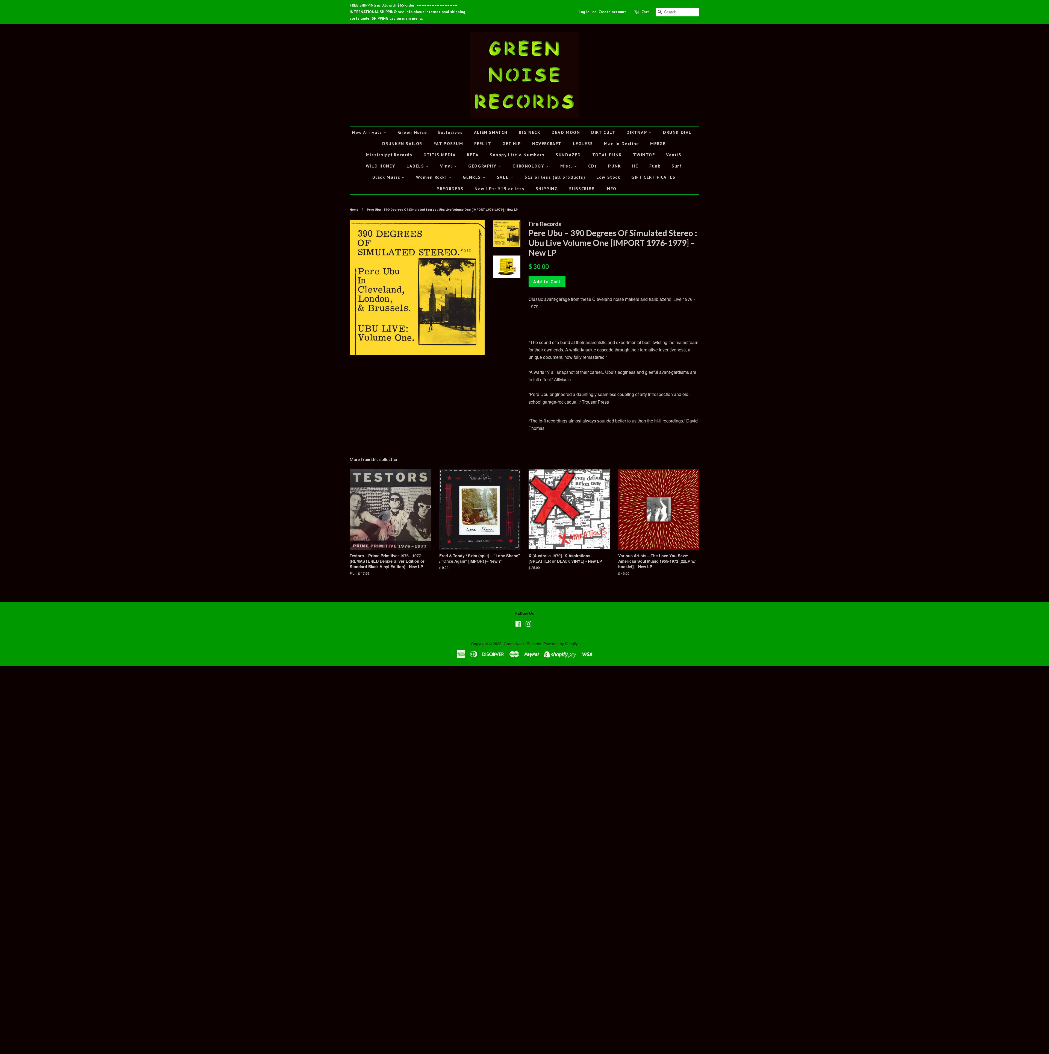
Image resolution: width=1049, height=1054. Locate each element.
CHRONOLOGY (529, 166)
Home (354, 209)
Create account (612, 11)
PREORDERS (450, 188)
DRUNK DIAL (677, 132)
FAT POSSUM (448, 143)
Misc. (567, 166)
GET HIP (511, 143)
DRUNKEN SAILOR (402, 143)
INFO (610, 188)
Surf (676, 166)
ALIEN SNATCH (491, 132)
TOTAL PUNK (607, 154)
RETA (473, 154)
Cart (645, 11)
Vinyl (447, 166)
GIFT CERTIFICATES (653, 177)
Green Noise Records (522, 643)
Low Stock (608, 177)
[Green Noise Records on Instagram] (528, 624)
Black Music (387, 177)
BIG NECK (530, 132)
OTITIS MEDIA (439, 154)
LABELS (416, 166)
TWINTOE (644, 154)
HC (635, 166)
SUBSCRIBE (581, 188)
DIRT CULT (603, 132)
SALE (503, 177)
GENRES (472, 177)
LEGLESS (583, 143)
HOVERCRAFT (547, 143)
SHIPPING (547, 188)
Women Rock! (432, 177)
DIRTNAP (637, 132)
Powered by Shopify (560, 643)
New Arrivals (368, 132)
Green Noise (412, 132)
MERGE (657, 143)
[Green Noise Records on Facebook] (518, 624)
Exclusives (450, 132)
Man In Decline (621, 143)
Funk (654, 166)
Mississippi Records (389, 154)
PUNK (614, 166)
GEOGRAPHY (483, 166)
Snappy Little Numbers (517, 154)
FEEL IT (482, 143)
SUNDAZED (568, 154)
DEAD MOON (566, 132)
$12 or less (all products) (554, 177)
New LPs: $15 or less (499, 188)
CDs (592, 166)
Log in (584, 11)
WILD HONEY (380, 166)
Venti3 (674, 154)
